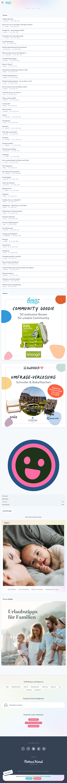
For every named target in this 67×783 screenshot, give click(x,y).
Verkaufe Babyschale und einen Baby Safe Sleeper (18, 267)
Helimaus (5, 134)
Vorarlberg (29, 690)
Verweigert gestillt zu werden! (11, 256)
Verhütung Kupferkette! (9, 75)
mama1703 (5, 230)
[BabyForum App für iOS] (38, 748)
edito (4, 224)
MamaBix (5, 111)
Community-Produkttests (33, 723)
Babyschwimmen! (7, 273)
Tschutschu (6, 184)
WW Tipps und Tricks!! (9, 132)
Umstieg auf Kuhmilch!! (9, 234)
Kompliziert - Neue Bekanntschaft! (13, 30)
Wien (7, 687)
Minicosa (5, 60)
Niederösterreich (16, 687)
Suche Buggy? (6, 177)
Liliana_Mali (8, 54)
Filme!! (4, 115)
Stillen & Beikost (12, 589)
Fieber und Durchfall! (9, 98)
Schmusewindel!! (7, 143)
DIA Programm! (7, 166)
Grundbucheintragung (9, 58)
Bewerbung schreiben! (9, 149)
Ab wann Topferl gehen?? (10, 222)
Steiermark (45, 687)
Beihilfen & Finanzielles (37, 589)
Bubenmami (6, 280)
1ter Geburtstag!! (7, 228)
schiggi (5, 258)
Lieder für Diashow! (8, 183)
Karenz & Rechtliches (24, 589)
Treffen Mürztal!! (7, 19)
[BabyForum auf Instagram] (33, 748)
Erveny (5, 218)
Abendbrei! (5, 251)
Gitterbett (5, 137)
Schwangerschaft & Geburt (52, 589)
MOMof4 (5, 100)
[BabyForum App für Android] (44, 748)
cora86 (7, 156)
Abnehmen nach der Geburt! (11, 279)
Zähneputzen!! (6, 188)
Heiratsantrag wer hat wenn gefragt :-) (14, 53)
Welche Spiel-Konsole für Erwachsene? (14, 47)
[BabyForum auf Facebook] (23, 748)
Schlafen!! (5, 194)
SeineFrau (5, 269)
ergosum (5, 88)
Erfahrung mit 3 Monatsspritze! (12, 211)
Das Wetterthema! (8, 41)
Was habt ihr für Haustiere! (11, 171)
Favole (5, 83)
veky (4, 43)
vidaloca (5, 32)
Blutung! (5, 239)
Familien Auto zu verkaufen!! (11, 200)
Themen (32, 501)
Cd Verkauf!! (6, 104)
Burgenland (37, 690)
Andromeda (6, 150)
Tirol (60, 687)
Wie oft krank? (7, 109)
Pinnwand (5, 496)
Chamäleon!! (6, 121)
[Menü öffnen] (2, 3)
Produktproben (33, 726)
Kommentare (33, 504)
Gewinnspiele (33, 719)
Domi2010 (7, 117)
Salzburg (53, 687)
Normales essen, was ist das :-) (12, 92)
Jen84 (6, 26)
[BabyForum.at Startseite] (8, 3)
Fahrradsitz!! (6, 245)
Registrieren (37, 778)
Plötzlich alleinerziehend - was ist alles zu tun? (17, 81)
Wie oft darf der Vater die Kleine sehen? (14, 87)
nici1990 (5, 241)
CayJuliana (6, 20)
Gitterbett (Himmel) (8, 217)
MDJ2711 (7, 128)
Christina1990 (6, 235)
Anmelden (29, 778)
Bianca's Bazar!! (7, 64)
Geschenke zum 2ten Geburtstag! (12, 36)
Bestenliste (5, 499)
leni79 (4, 247)
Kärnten (26, 687)
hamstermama (6, 49)
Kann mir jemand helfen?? (10, 262)
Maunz (5, 213)
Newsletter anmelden (15, 705)
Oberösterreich (35, 687)
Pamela (7, 37)
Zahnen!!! (5, 126)
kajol (6, 162)
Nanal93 (8, 173)
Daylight (5, 77)
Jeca (4, 94)
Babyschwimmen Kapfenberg (11, 284)
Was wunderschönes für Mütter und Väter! (15, 160)
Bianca (5, 66)
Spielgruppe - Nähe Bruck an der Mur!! (14, 205)
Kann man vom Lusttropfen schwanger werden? (17, 24)
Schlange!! (5, 154)
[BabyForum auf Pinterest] (28, 748)
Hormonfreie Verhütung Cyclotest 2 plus (15, 70)
